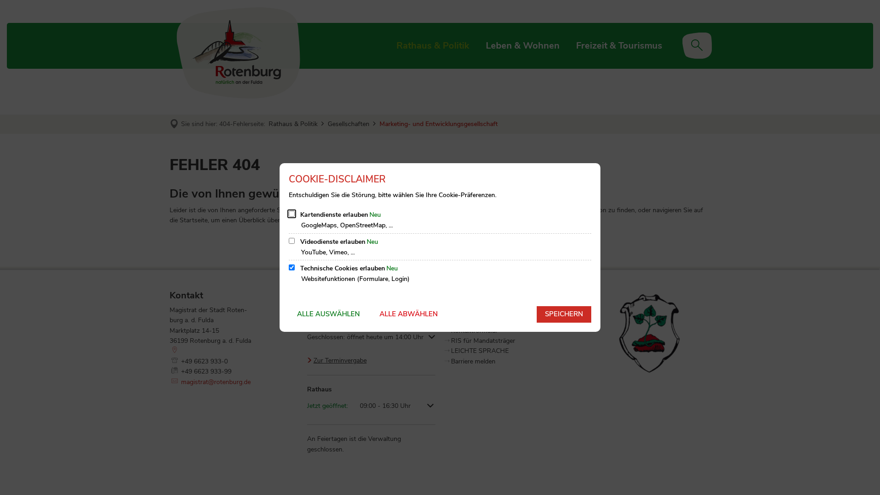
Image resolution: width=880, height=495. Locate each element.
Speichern (564, 314)
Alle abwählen (409, 314)
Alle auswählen (328, 314)
